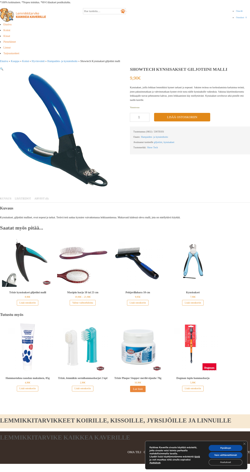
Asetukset (154, 462)
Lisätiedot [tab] (23, 198)
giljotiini (158, 142)
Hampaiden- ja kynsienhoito (62, 61)
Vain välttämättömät (225, 455)
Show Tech (152, 147)
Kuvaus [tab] (5, 198)
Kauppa (15, 61)
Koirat (6, 30)
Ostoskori (241, 17)
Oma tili (239, 11)
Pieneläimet (9, 41)
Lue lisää (138, 388)
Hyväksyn (225, 448)
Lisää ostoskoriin (182, 117)
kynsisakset (169, 142)
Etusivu (7, 24)
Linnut (7, 47)
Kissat (6, 36)
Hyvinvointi (38, 61)
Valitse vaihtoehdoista (82, 302)
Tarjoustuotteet (11, 53)
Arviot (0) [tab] (41, 198)
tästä (197, 456)
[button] (1, 69)
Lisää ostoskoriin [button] (27, 302)
